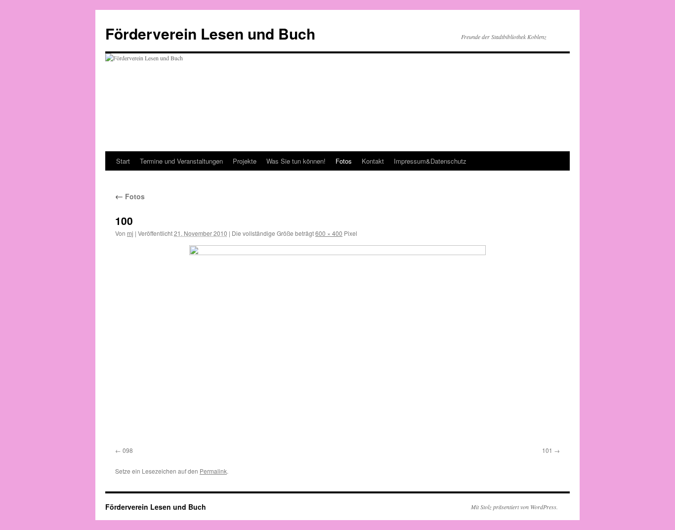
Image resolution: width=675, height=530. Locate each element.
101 (547, 450)
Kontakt (373, 161)
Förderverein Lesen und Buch (210, 33)
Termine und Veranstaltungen (181, 161)
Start (123, 161)
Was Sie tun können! (296, 161)
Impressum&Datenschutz (430, 161)
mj (130, 233)
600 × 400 (328, 233)
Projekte (244, 161)
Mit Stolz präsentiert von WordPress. (514, 507)
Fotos (344, 161)
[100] (337, 344)
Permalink (213, 471)
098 (128, 450)
